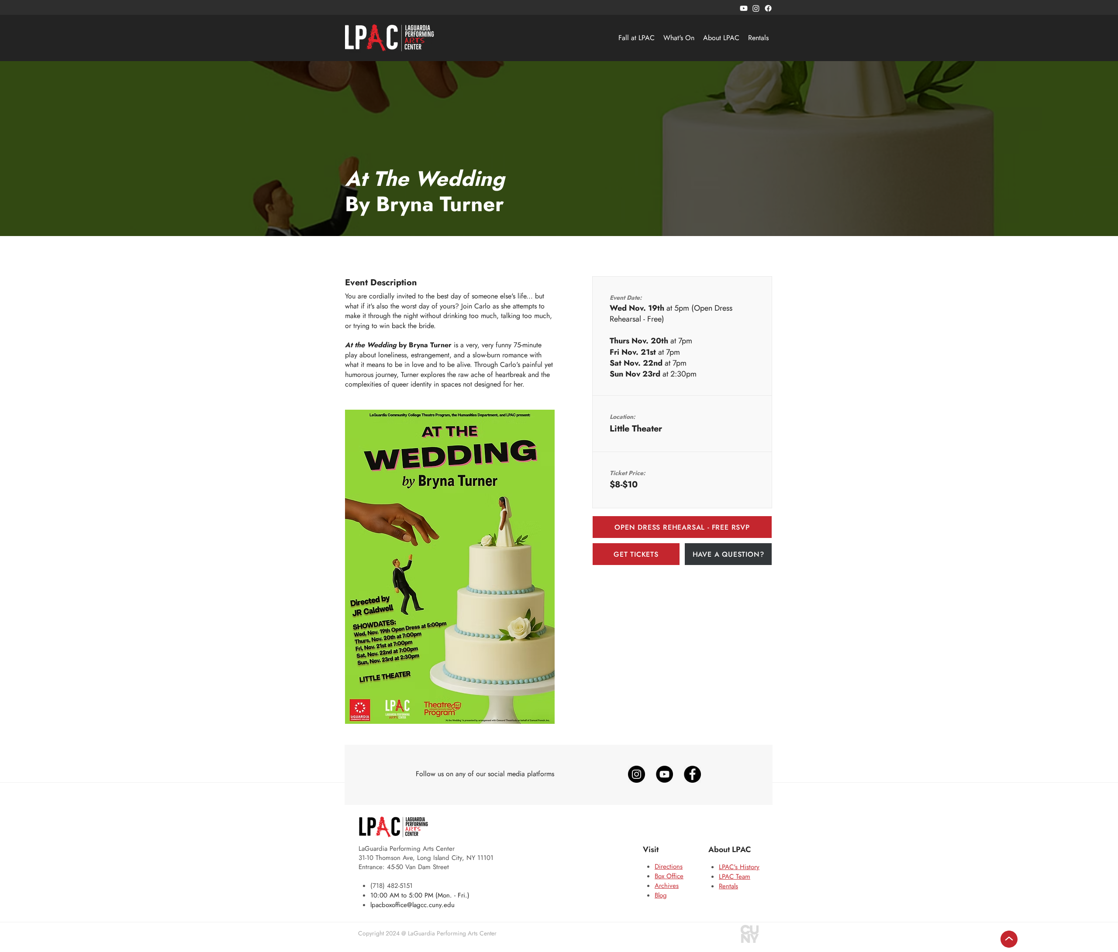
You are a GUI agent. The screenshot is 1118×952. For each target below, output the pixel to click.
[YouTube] (664, 774)
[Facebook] (768, 8)
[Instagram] (756, 8)
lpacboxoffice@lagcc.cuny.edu (412, 905)
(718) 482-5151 (391, 885)
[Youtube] (743, 8)
